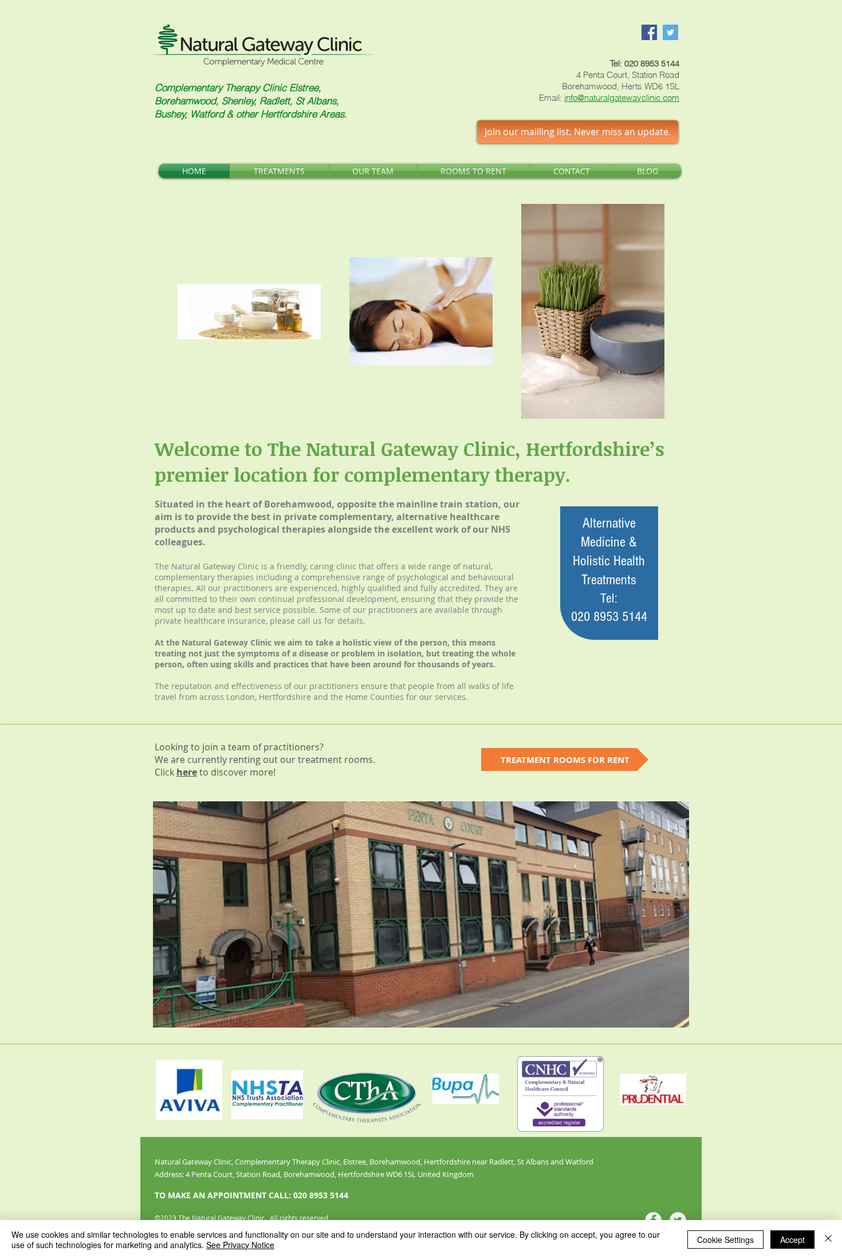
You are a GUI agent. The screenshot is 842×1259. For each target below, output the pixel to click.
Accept (792, 1239)
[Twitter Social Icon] (670, 32)
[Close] (828, 1239)
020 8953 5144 (651, 63)
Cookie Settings (725, 1239)
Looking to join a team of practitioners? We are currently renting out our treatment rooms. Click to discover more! (265, 759)
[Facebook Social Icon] (649, 32)
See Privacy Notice (240, 1244)
